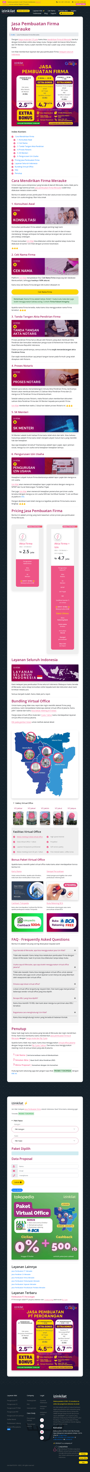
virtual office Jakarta (67, 1042)
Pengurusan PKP (12, 1412)
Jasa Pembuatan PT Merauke (22, 1271)
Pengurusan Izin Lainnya (15, 1416)
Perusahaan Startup (31, 1419)
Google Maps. (62, 1435)
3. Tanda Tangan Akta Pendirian (30, 146)
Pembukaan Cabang (14, 1423)
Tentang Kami (31, 1400)
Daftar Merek (11, 1419)
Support (53, 13)
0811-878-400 (59, 1437)
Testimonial (37, 13)
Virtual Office (83, 1458)
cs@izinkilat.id (57, 1439)
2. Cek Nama (22, 143)
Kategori (17, 1124)
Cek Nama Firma (45, 292)
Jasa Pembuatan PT (71, 1418)
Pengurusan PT (12, 1400)
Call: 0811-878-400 (80, 2)
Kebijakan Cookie (43, 1413)
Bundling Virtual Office (24, 166)
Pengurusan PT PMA (14, 1408)
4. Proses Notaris (24, 149)
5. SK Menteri (22, 153)
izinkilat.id (69, 1439)
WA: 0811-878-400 (64, 2)
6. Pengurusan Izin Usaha (27, 156)
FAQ (16, 170)
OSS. (23, 496)
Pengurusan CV (12, 1404)
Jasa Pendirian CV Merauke (21, 1274)
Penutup (18, 173)
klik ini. (14, 1073)
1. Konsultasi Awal (24, 140)
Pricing (83, 1454)
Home (13, 35)
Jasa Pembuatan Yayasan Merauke (24, 1284)
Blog (46, 13)
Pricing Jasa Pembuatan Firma (27, 160)
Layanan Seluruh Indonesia (26, 163)
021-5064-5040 (69, 1437)
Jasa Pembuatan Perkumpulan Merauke (26, 1281)
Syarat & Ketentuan (43, 1401)
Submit (17, 1182)
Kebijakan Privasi (43, 1407)
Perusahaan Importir (31, 1425)
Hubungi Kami (31, 1408)
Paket (16, 1136)
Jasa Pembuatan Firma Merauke (23, 1278)
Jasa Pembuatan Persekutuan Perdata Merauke (28, 1288)
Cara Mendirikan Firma (24, 136)
